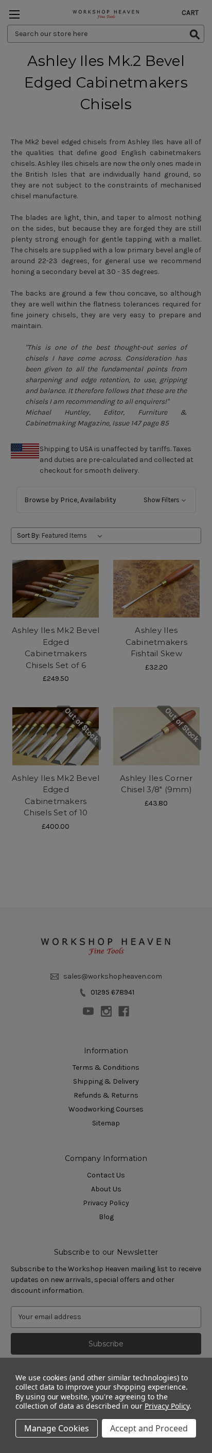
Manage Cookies (56, 1428)
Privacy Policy (167, 1406)
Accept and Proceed (149, 1428)
